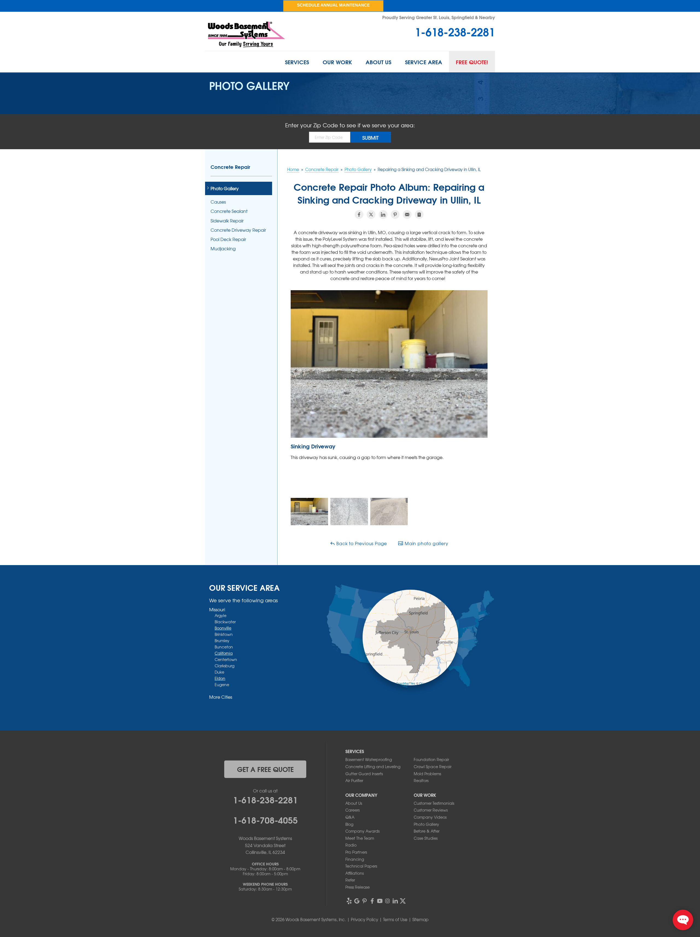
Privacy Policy (364, 920)
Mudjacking (223, 248)
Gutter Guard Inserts (364, 773)
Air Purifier (354, 780)
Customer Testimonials (434, 803)
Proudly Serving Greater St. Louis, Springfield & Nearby (438, 17)
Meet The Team (359, 838)
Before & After (426, 831)
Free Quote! (472, 62)
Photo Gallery (225, 188)
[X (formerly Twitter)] (402, 901)
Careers (352, 810)
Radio (351, 845)
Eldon (220, 678)
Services (297, 62)
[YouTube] (380, 901)
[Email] (407, 214)
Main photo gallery (425, 543)
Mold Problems (427, 773)
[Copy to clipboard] (419, 214)
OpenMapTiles (405, 683)
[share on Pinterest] (395, 214)
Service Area (423, 62)
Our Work (337, 62)
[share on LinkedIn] (383, 214)
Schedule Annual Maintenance (333, 5)
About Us (378, 62)
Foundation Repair (431, 759)
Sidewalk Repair (227, 220)
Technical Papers (361, 866)
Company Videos (430, 817)
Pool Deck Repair (228, 239)
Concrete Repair (230, 167)
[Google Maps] (357, 901)
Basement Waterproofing (368, 759)
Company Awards (362, 831)
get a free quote (265, 769)
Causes (218, 201)
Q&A (349, 817)
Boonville (223, 628)
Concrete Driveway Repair (238, 230)
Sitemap (420, 920)
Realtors (421, 780)
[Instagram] (387, 901)
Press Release (357, 887)
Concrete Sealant (229, 211)
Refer (350, 880)
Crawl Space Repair (432, 766)
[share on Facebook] (359, 214)
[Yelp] (349, 901)
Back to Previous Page (361, 543)
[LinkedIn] (395, 901)
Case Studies (426, 838)
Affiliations (354, 873)
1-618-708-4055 (265, 819)
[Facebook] (372, 901)
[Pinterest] (364, 901)
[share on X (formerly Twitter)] (371, 214)
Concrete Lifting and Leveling (372, 766)
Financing (354, 859)
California (224, 653)
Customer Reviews (431, 810)
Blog (349, 824)
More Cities (220, 697)
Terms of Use (395, 920)
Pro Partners (356, 852)
